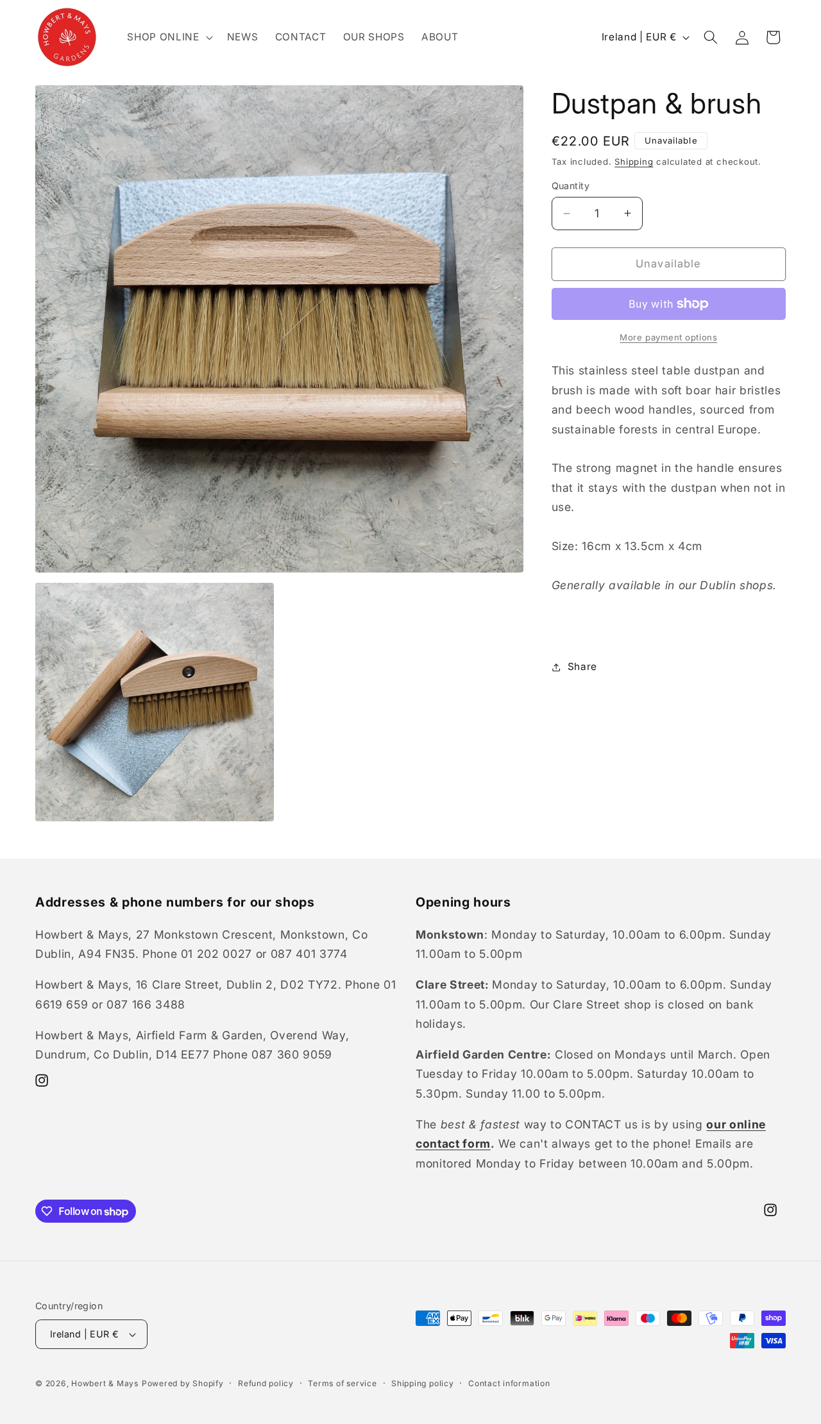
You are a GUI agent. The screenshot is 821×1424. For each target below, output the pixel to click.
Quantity (571, 185)
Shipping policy (422, 1383)
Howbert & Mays (105, 1383)
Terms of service (342, 1383)
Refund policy (266, 1383)
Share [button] (582, 666)
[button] (168, 37)
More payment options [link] (668, 337)
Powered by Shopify (183, 1383)
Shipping (633, 161)
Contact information (509, 1383)
